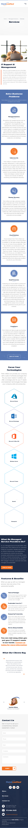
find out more (14, 356)
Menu (4, 791)
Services (5, 796)
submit (7, 768)
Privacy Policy (5, 824)
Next (24, 702)
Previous (4, 702)
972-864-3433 (11, 810)
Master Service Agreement (8, 822)
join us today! (6, 567)
